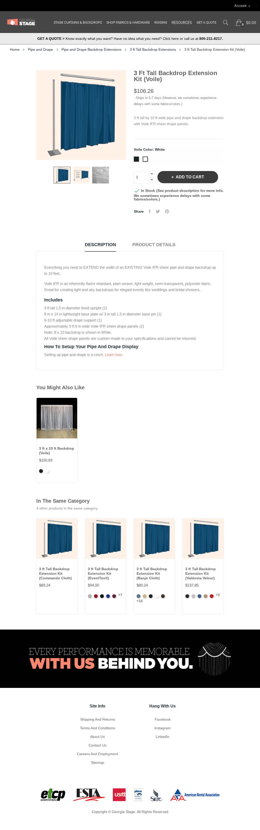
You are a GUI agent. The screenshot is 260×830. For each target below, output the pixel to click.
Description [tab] (100, 244)
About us (97, 737)
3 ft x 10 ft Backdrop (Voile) (56, 450)
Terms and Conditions (97, 728)
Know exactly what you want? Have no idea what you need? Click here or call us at (130, 39)
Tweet (157, 211)
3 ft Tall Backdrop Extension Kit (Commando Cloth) (55, 573)
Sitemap (97, 762)
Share (149, 211)
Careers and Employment (97, 754)
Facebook (163, 719)
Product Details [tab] (153, 244)
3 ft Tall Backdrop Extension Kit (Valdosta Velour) (200, 573)
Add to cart (190, 177)
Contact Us (97, 745)
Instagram (162, 728)
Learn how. (114, 354)
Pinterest (167, 211)
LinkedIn (162, 737)
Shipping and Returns (97, 719)
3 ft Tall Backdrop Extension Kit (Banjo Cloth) (152, 573)
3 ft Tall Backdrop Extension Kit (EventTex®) (103, 573)
